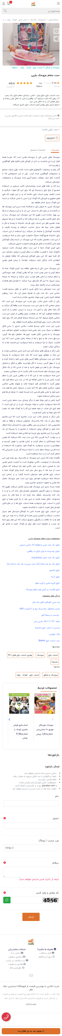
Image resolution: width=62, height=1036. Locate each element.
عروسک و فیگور (52, 67)
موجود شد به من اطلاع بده (30, 1031)
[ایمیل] (31, 975)
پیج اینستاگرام (46, 957)
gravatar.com (48, 785)
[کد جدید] (7, 900)
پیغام (56, 863)
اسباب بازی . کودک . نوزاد (17, 19)
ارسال (31, 917)
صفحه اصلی (53, 19)
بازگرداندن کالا (16, 968)
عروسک (40, 655)
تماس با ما (16, 953)
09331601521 (31, 1004)
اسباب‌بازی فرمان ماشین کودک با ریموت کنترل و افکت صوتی (20, 727)
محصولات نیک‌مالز (38, 19)
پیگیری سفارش (16, 957)
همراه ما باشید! (45, 949)
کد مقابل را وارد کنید (47, 893)
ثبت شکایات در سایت (16, 960)
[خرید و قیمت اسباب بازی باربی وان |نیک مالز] (31, 942)
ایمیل (56, 818)
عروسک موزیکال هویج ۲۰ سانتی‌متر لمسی (45, 727)
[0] (9, 4)
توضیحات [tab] (55, 150)
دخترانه (54, 662)
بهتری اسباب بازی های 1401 (20, 655)
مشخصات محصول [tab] (37, 150)
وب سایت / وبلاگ (49, 840)
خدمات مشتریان (17, 949)
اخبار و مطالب (45, 953)
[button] (9, 719)
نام (57, 796)
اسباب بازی (53, 655)
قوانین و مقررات (15, 964)
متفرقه (15, 67)
